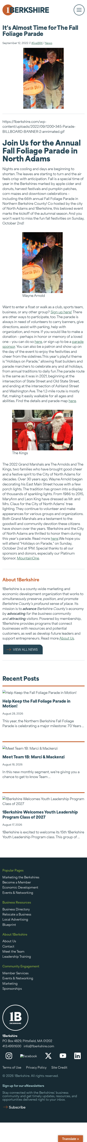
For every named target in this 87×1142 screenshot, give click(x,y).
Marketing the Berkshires (20, 877)
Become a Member (16, 882)
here (38, 341)
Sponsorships (12, 988)
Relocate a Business (16, 914)
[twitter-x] (48, 1055)
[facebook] (28, 1056)
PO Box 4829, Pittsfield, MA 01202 (27, 1040)
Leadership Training (16, 956)
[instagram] (8, 1055)
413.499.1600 (11, 1046)
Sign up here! (61, 311)
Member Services (15, 972)
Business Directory (16, 909)
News (48, 43)
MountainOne (28, 558)
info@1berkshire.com (39, 1046)
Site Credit (59, 1067)
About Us (66, 638)
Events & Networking (17, 892)
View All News (25, 649)
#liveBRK (37, 43)
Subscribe (17, 1107)
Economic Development (20, 887)
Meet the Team (13, 951)
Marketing (10, 983)
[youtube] (62, 1055)
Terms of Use (11, 1067)
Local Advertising (15, 919)
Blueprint (9, 924)
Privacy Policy (36, 1067)
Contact (8, 946)
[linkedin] (77, 1055)
